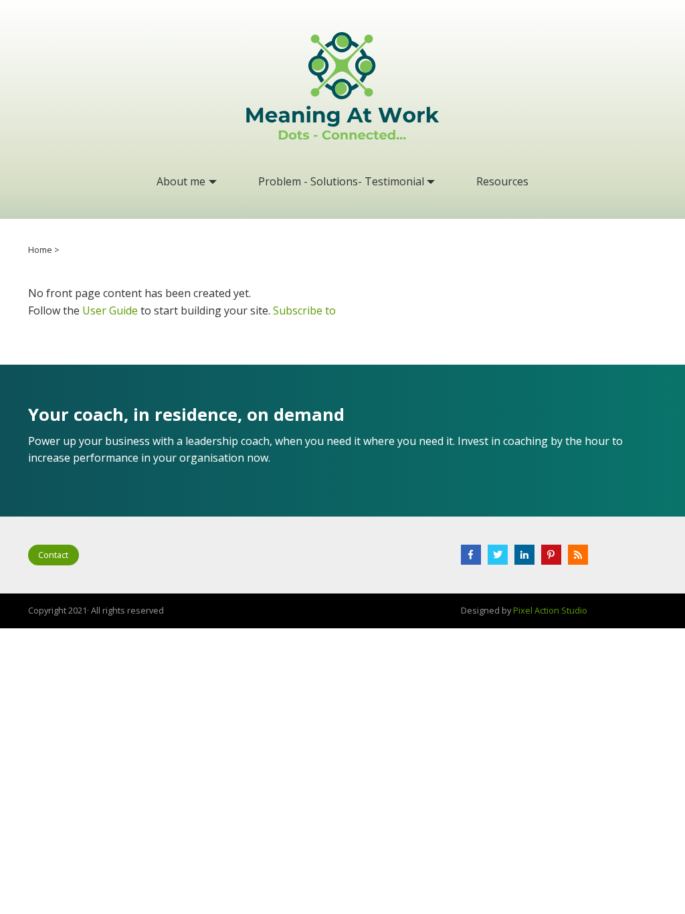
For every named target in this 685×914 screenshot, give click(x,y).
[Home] (342, 86)
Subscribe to (304, 310)
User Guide (110, 310)
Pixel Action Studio (550, 610)
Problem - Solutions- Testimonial (341, 181)
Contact (53, 555)
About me (181, 181)
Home (40, 250)
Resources (502, 181)
